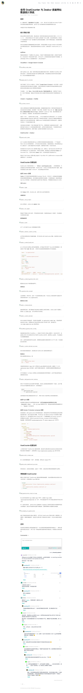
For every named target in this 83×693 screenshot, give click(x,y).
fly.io (39, 148)
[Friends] (67, 3)
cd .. (23, 684)
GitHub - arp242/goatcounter (44, 166)
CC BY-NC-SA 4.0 (24, 688)
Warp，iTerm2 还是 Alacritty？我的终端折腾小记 (40, 91)
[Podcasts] (70, 3)
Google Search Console (46, 84)
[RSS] (77, 3)
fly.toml (25, 406)
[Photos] (72, 3)
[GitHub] (75, 3)
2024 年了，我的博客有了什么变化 (31, 22)
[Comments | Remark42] (41, 610)
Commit (22, 420)
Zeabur (57, 150)
